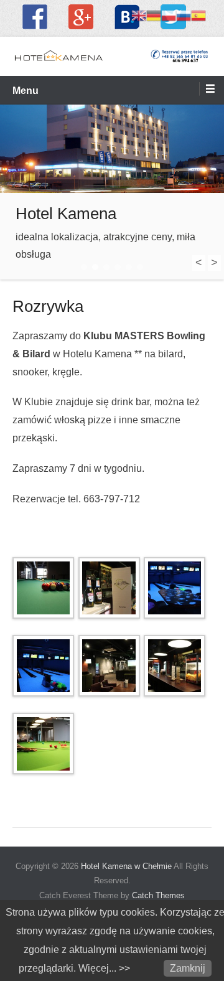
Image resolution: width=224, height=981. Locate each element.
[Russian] (183, 14)
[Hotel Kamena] (112, 149)
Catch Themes (158, 895)
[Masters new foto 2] (108, 666)
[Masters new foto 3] (42, 666)
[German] (153, 14)
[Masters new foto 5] (108, 588)
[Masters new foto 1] (173, 666)
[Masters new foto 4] (173, 588)
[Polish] (168, 14)
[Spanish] (198, 14)
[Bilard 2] (42, 743)
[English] (138, 14)
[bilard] (42, 588)
